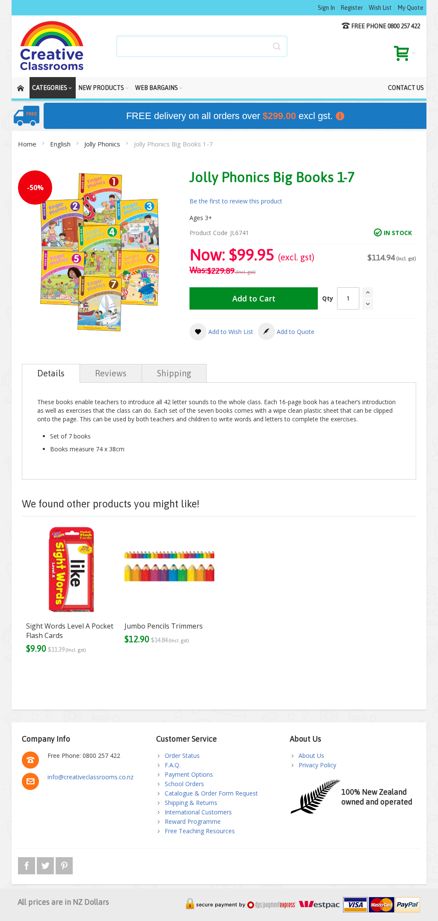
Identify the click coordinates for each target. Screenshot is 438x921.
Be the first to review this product (235, 201)
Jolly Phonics (103, 144)
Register (351, 7)
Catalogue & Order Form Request (211, 793)
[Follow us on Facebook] (27, 864)
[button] (221, 331)
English (61, 144)
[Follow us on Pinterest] (64, 864)
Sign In (326, 7)
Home (28, 144)
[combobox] (201, 46)
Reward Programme (193, 821)
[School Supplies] (52, 46)
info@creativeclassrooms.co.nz (90, 777)
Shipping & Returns (191, 803)
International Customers (198, 812)
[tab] (51, 373)
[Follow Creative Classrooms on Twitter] (46, 864)
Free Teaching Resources (200, 831)
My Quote (410, 7)
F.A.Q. (173, 765)
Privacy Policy (317, 765)
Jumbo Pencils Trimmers (163, 626)
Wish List (380, 7)
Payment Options (189, 774)
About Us (311, 755)
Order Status (182, 755)
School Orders (184, 784)
